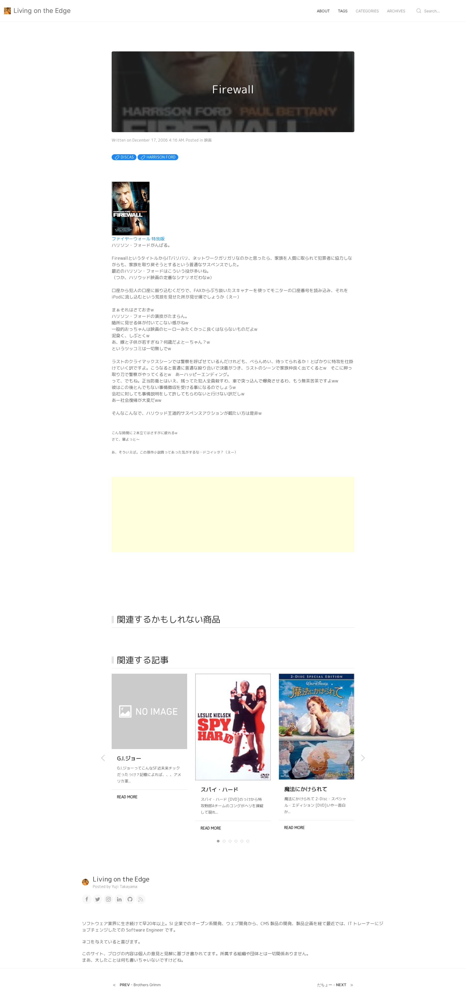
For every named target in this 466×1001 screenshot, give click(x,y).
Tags (343, 11)
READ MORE (127, 796)
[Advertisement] (233, 514)
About (323, 11)
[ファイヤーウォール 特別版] (131, 208)
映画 (208, 140)
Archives (396, 11)
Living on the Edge (42, 11)
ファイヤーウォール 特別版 (138, 239)
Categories (367, 11)
